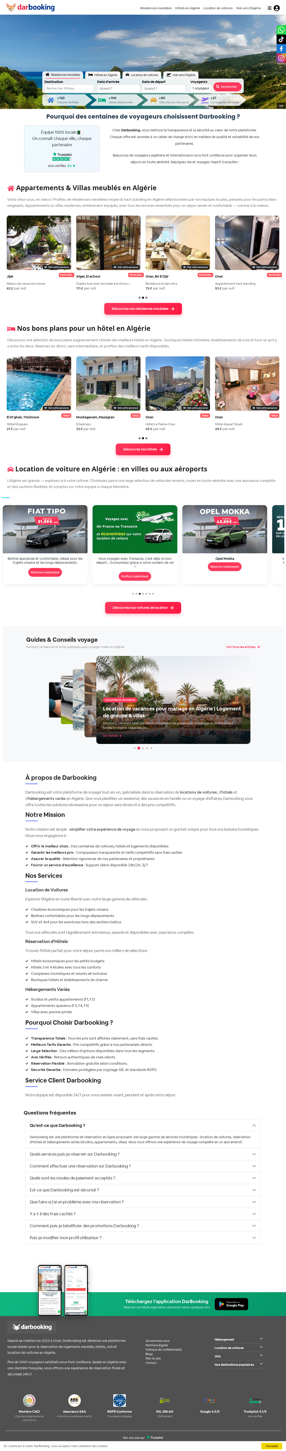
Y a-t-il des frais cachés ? (53, 1214)
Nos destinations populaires (234, 1365)
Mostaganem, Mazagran (95, 417)
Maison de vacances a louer (26, 284)
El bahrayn (83, 424)
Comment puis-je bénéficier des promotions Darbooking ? (84, 1226)
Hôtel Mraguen (17, 424)
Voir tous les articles (240, 647)
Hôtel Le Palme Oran (160, 424)
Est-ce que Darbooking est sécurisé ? (64, 1190)
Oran (219, 276)
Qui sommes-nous (157, 1341)
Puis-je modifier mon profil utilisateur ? (66, 1237)
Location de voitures (229, 1348)
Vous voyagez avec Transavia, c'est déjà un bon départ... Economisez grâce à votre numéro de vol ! (45, 562)
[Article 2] (139, 748)
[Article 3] (143, 748)
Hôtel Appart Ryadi (228, 424)
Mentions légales (157, 1345)
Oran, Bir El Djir (157, 276)
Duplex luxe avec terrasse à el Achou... (103, 284)
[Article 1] (135, 748)
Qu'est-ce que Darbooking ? (57, 1125)
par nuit (16, 288)
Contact (151, 1363)
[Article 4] (147, 748)
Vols (218, 1356)
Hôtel (66, 415)
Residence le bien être (162, 284)
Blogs (149, 1354)
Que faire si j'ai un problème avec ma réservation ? (77, 1202)
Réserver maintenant (135, 567)
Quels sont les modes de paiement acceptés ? (72, 1178)
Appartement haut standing (235, 284)
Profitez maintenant (45, 576)
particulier (66, 275)
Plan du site (153, 1358)
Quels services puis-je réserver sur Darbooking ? (75, 1154)
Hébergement (224, 1339)
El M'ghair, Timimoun (23, 417)
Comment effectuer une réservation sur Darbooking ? (80, 1166)
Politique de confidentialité (164, 1349)
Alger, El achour (88, 276)
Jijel (10, 276)
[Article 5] (151, 748)
